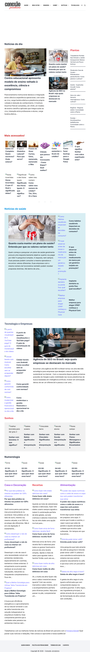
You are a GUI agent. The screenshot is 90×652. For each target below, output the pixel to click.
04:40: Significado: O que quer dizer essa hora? (61, 472)
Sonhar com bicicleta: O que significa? (14, 441)
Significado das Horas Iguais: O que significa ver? (22, 189)
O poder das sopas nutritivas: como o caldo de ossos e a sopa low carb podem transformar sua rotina (73, 506)
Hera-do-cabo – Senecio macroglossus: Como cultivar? (77, 98)
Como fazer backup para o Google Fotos (66, 155)
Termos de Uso (56, 645)
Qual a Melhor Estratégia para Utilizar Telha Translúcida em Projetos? (15, 593)
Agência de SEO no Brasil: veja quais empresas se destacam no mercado (57, 96)
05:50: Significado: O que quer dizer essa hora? (78, 472)
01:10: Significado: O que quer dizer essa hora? (11, 472)
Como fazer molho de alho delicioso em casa (43, 570)
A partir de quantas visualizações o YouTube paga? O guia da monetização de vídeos (23, 340)
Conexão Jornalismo (52, 651)
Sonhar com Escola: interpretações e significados (60, 439)
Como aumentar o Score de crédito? (56, 152)
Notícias (64, 5)
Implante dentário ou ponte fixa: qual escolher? (75, 285)
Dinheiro (46, 5)
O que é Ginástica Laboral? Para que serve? (21, 154)
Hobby (55, 5)
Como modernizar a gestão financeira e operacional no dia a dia (22, 404)
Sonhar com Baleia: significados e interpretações (30, 441)
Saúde (26, 5)
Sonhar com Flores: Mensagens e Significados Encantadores (75, 441)
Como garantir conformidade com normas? (22, 386)
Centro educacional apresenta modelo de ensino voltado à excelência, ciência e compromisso (22, 84)
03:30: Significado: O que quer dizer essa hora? (44, 472)
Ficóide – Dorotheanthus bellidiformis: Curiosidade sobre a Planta (77, 122)
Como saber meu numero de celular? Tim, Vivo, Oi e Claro (33, 189)
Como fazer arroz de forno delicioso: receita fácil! (43, 535)
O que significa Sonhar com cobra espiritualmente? (79, 153)
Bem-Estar (35, 5)
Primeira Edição (72, 631)
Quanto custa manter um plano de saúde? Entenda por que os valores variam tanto (58, 68)
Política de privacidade (40, 645)
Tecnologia (75, 5)
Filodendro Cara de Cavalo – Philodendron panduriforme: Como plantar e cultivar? (77, 74)
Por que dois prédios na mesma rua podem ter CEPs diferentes (16, 501)
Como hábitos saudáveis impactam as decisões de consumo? (75, 226)
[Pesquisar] (85, 5)
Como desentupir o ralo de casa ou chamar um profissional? (15, 544)
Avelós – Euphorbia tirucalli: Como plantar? (76, 87)
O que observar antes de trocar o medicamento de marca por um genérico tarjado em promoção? (75, 257)
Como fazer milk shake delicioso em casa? (42, 497)
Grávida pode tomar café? (71, 542)
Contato (66, 645)
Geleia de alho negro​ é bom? (72, 574)
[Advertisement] (45, 23)
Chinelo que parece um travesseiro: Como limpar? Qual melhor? (45, 161)
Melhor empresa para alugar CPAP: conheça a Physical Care (75, 305)
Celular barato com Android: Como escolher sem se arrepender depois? (22, 366)
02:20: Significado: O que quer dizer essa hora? (28, 472)
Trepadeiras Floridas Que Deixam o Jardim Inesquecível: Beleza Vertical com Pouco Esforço (77, 60)
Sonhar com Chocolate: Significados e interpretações (45, 441)
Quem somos (25, 645)
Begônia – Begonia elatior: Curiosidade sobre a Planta (77, 110)
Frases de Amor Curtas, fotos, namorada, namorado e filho (33, 156)
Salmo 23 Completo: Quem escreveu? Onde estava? (9, 155)
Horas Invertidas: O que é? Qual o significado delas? (10, 186)
